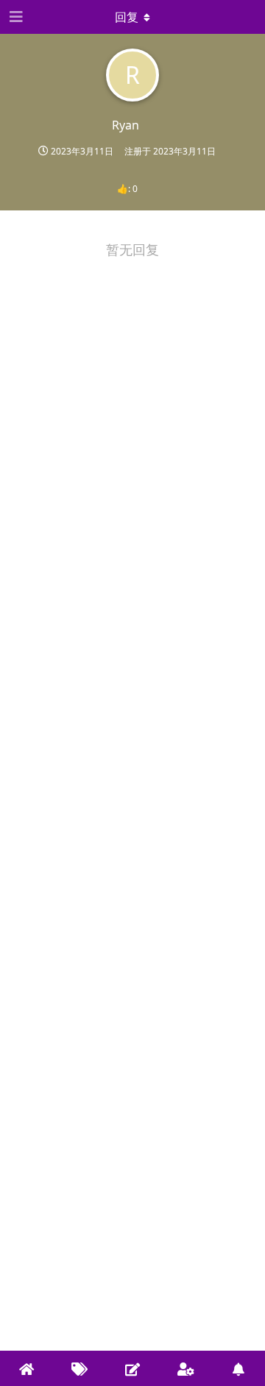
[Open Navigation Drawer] (14, 17)
